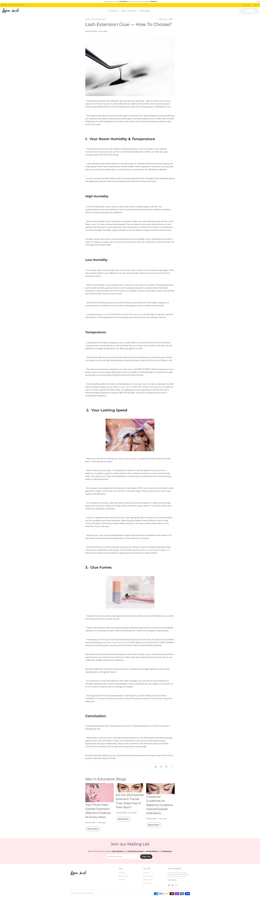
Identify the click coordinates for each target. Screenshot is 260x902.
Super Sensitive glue (115, 642)
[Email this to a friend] (172, 766)
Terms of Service (148, 876)
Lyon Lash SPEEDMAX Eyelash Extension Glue (122, 314)
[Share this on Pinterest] (166, 766)
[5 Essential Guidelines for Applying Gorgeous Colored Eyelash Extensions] (160, 788)
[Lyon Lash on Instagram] (5, 5)
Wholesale (145, 11)
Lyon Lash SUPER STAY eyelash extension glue (141, 387)
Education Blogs (17, 5)
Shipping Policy (148, 879)
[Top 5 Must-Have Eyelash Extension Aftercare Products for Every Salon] (99, 792)
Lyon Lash (78, 893)
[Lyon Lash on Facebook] (2, 5)
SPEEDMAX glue (97, 547)
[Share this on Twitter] (155, 766)
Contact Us (146, 872)
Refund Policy (147, 883)
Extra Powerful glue (150, 550)
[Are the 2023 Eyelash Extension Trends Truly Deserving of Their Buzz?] (130, 787)
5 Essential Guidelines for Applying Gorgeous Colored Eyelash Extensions (159, 805)
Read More (92, 829)
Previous (163, 19)
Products (113, 11)
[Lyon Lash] (10, 11)
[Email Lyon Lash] (9, 5)
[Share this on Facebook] (161, 766)
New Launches (129, 11)
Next (171, 19)
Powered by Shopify (87, 893)
